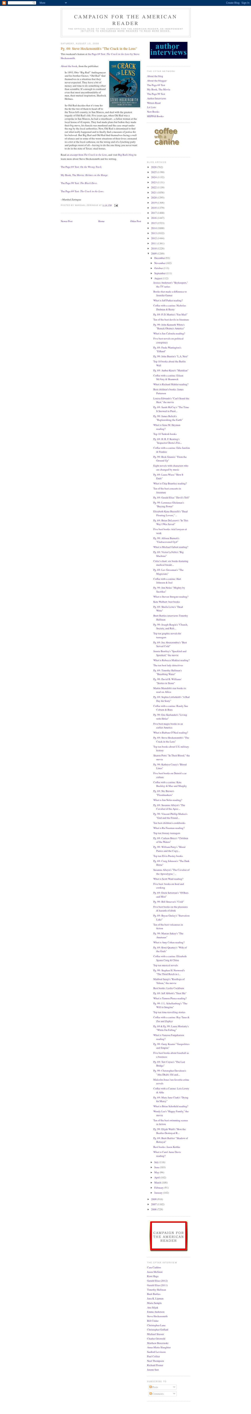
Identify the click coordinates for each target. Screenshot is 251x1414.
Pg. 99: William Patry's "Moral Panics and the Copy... (169, 849)
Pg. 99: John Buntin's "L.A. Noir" (170, 356)
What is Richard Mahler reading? (170, 384)
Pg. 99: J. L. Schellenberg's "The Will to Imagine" (170, 1005)
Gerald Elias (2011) (157, 1285)
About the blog (155, 76)
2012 (154, 238)
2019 (154, 202)
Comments (158, 1393)
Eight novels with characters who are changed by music (170, 467)
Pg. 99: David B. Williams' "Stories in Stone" (167, 681)
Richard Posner (155, 1365)
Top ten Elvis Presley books (168, 856)
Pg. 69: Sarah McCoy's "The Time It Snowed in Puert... (171, 409)
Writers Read (154, 103)
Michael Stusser (155, 1334)
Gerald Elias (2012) (157, 1280)
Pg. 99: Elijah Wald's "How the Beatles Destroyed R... (169, 1131)
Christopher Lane (156, 1325)
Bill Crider (152, 1320)
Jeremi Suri (153, 1369)
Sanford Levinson (156, 1352)
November (160, 263)
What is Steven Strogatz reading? (170, 596)
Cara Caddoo (154, 1267)
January (158, 1192)
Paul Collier (153, 1356)
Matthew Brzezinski (157, 1343)
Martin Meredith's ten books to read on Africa (169, 690)
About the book (69, 66)
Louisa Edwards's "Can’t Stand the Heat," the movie (171, 400)
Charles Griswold (156, 1338)
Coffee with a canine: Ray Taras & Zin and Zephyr (171, 1019)
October (158, 268)
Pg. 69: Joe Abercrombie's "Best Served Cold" (170, 644)
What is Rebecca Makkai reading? (171, 660)
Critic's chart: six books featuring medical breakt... (170, 563)
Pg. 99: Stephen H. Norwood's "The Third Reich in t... (169, 972)
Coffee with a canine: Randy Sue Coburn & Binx (170, 708)
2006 (154, 1209)
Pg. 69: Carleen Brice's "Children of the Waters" (170, 840)
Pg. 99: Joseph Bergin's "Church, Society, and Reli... (170, 626)
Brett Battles (153, 1294)
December (160, 258)
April (157, 1177)
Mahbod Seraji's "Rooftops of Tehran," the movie (169, 981)
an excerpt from (87, 154)
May (157, 1172)
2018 (154, 207)
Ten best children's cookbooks (169, 823)
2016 (154, 218)
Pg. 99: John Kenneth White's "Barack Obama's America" (169, 326)
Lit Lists (151, 107)
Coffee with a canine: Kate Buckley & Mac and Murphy (170, 784)
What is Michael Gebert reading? (170, 547)
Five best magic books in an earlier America (168, 725)
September (160, 273)
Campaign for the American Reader (125, 19)
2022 (154, 187)
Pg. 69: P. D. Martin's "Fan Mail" (170, 314)
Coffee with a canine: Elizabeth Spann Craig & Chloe (170, 958)
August (158, 278)
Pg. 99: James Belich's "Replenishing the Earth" (168, 418)
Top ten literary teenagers (166, 833)
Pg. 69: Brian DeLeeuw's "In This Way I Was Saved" (170, 522)
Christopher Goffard (157, 1329)
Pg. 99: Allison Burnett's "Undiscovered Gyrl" (166, 540)
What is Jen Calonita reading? (169, 333)
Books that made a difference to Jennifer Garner (170, 293)
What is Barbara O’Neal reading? (170, 732)
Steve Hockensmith (157, 1316)
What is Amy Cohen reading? (169, 942)
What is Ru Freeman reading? (169, 828)
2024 (154, 177)
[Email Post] (116, 205)
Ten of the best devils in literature (171, 319)
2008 (154, 1199)
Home (101, 221)
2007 (154, 1204)
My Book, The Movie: (84, 175)
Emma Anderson (156, 1311)
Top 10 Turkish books (164, 434)
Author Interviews (156, 98)
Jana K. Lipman (155, 1298)
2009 (154, 253)
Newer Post (67, 221)
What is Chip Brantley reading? (170, 483)
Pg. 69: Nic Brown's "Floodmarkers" (163, 793)
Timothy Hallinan (156, 1289)
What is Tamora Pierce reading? (170, 998)
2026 (154, 167)
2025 (154, 172)
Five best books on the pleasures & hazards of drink (170, 908)
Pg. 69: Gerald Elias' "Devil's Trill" (171, 497)
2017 (154, 213)
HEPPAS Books (155, 116)
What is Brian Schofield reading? (170, 1106)
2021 (154, 192)
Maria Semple (154, 1303)
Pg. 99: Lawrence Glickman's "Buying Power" (168, 504)
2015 (154, 223)
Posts (155, 1387)
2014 (154, 228)
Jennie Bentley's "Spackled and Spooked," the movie (169, 653)
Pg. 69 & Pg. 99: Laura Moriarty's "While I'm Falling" (171, 1028)
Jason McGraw (155, 1272)
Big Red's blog (126, 154)
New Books (153, 111)
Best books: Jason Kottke (166, 1147)
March (158, 1182)
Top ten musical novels (165, 965)
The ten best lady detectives (168, 665)
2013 (154, 233)
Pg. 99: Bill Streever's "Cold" (168, 901)
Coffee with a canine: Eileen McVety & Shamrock (168, 377)
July (156, 1162)
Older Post (135, 221)
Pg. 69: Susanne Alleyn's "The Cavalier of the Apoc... (169, 807)
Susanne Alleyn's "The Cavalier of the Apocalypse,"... (171, 871)
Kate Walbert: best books (166, 601)
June (157, 1167)
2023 (154, 182)
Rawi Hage (153, 1276)
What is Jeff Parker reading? (168, 300)
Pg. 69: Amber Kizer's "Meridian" (170, 370)
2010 (154, 248)
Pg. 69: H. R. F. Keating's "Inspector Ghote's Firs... (167, 441)
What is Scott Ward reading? (168, 879)
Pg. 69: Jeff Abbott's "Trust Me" (169, 993)
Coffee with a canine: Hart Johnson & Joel (167, 580)
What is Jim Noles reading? (167, 800)
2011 (154, 243)
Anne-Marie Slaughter (159, 1347)
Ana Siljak (152, 1307)
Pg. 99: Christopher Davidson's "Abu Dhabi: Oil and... (169, 1072)
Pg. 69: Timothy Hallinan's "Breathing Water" (167, 672)
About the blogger (156, 80)
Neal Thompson (155, 1361)
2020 (154, 197)
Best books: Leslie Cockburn (168, 988)
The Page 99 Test (156, 94)
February (159, 1187)
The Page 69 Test (156, 85)
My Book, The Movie (158, 89)
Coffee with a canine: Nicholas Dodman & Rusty (169, 307)
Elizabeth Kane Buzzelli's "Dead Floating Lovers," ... (170, 513)
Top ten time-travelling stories (169, 1012)
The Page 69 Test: (81, 167)
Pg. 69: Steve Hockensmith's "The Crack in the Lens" (171, 739)
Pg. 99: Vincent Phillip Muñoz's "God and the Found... (170, 816)
